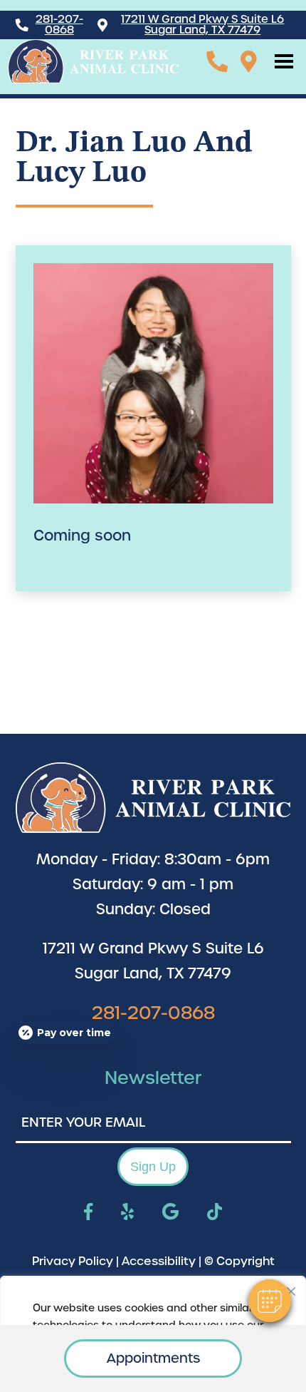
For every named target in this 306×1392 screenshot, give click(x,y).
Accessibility (159, 1261)
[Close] (291, 1287)
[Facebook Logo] (88, 1213)
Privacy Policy (72, 1261)
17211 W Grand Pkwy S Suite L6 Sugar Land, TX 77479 (202, 25)
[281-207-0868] (217, 61)
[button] (269, 1300)
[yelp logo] (127, 1213)
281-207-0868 (59, 25)
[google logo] (170, 1213)
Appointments (153, 1358)
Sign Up (153, 1167)
